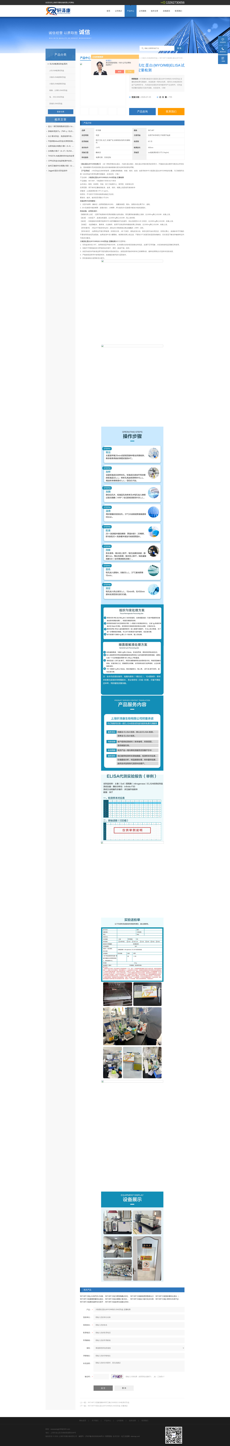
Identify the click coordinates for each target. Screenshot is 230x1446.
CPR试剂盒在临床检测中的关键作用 (61, 161)
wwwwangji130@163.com (60, 1429)
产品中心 (130, 11)
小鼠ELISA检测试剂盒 (57, 84)
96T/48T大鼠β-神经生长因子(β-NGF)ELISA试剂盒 (174, 1299)
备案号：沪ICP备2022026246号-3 (91, 1436)
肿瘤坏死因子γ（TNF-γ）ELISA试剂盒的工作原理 (61, 131)
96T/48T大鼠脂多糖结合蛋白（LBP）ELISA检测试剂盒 (176, 1296)
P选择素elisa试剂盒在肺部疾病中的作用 (61, 141)
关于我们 (95, 1420)
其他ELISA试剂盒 (55, 103)
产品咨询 (142, 111)
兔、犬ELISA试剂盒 (56, 97)
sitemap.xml (135, 1436)
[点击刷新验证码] (117, 1377)
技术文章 (154, 11)
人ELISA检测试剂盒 (56, 70)
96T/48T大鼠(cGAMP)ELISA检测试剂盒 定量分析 (98, 1296)
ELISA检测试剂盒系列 (58, 64)
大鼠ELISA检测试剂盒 (57, 77)
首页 (108, 11)
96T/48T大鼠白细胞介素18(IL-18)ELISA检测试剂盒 (124, 1299)
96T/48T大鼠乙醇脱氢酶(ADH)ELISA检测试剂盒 (123, 1296)
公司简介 (118, 11)
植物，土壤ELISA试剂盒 (58, 90)
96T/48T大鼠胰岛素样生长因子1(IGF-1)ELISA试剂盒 (100, 1302)
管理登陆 (108, 1436)
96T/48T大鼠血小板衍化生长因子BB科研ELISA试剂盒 (150, 1299)
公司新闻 (142, 11)
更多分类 (60, 112)
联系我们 (178, 11)
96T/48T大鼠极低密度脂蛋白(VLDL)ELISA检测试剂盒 (150, 1296)
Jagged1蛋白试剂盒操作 (57, 171)
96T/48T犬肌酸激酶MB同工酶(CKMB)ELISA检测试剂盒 (108, 1402)
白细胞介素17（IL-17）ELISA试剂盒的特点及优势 (61, 151)
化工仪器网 (125, 1436)
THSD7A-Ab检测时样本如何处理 (61, 156)
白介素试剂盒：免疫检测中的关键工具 (61, 136)
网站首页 (82, 1420)
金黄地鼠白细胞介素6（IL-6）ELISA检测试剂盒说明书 (61, 146)
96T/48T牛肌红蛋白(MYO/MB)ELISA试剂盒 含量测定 (108, 1406)
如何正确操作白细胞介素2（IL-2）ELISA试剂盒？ (61, 166)
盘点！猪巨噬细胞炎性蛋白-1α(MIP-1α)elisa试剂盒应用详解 (61, 126)
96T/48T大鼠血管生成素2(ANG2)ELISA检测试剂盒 (124, 1302)
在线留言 (166, 11)
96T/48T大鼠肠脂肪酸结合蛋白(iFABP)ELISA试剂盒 (99, 1299)
